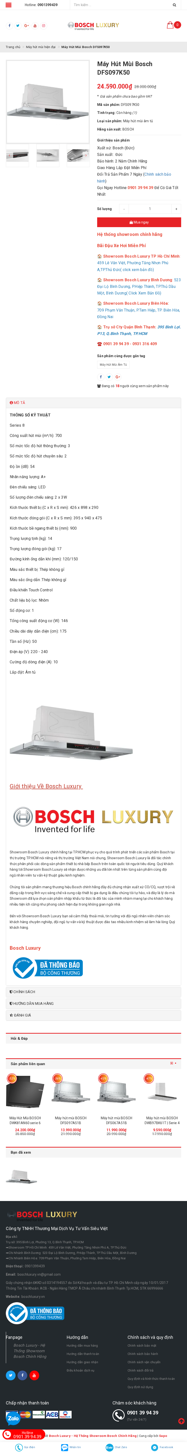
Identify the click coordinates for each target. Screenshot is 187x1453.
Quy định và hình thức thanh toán (151, 1379)
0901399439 (35, 1266)
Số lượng (104, 209)
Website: (13, 1297)
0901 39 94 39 (142, 1413)
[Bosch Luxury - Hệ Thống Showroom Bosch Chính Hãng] (93, 25)
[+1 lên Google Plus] (118, 377)
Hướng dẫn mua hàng (82, 1345)
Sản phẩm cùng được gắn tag (121, 356)
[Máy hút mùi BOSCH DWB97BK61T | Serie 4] (116, 1092)
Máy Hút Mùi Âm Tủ (113, 364)
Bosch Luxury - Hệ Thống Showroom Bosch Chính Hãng (29, 1351)
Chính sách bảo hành (143, 1354)
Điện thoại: (15, 1266)
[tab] (93, 403)
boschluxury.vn (33, 1297)
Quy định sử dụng (140, 1387)
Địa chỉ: (12, 1237)
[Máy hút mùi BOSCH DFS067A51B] (71, 1092)
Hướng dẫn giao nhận (82, 1362)
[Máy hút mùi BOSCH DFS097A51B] (25, 1092)
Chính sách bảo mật (142, 1345)
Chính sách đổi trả (141, 1370)
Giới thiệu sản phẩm (113, 140)
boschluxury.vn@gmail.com (39, 1274)
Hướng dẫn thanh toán (83, 1354)
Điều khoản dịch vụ (80, 1370)
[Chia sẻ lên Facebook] (100, 377)
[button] (93, 402)
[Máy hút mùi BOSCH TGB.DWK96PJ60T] (162, 1092)
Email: (11, 1274)
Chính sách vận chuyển (144, 1362)
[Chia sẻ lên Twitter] (109, 377)
